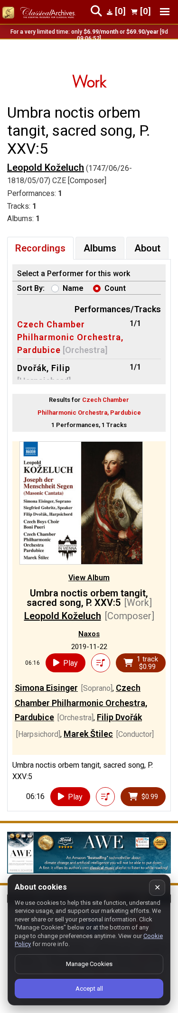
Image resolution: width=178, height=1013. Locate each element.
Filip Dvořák (119, 717)
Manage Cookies (89, 963)
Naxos (89, 634)
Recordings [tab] (40, 248)
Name (73, 288)
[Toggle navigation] (165, 11)
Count (115, 288)
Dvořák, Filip (43, 368)
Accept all (89, 988)
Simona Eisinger (46, 688)
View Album (89, 577)
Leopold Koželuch (45, 167)
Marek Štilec (88, 734)
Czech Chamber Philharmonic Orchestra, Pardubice (70, 337)
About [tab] (147, 248)
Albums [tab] (100, 248)
